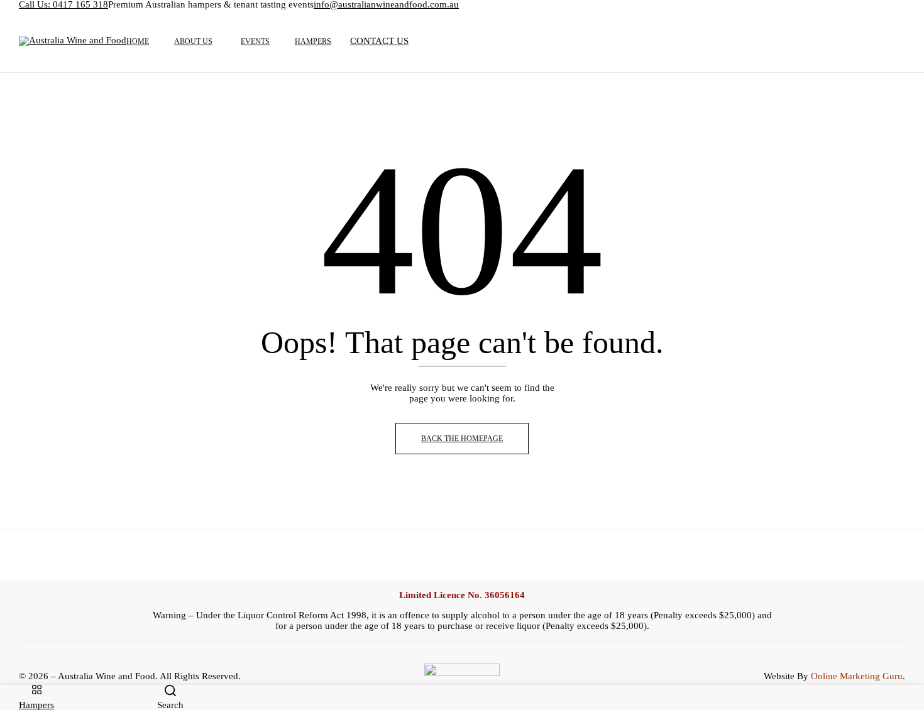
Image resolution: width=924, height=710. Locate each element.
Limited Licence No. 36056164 (462, 595)
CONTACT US (379, 41)
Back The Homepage (462, 438)
